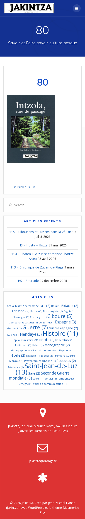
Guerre (35, 327)
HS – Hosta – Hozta (33, 245)
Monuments (49, 350)
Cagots (68, 311)
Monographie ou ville (25, 350)
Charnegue (38, 317)
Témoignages (67, 378)
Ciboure (60, 316)
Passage (32, 355)
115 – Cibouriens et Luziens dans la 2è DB (40, 232)
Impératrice (64, 340)
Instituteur (23, 345)
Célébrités (46, 322)
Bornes (36, 311)
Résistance (16, 367)
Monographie (57, 345)
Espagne (65, 322)
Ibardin (46, 339)
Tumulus (50, 378)
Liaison (38, 345)
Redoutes (66, 360)
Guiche (13, 334)
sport (37, 378)
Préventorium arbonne (40, 361)
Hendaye (31, 334)
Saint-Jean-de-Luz (47, 369)
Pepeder (46, 355)
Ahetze (29, 306)
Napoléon (66, 350)
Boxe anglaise (53, 311)
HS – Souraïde (28, 280)
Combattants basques (23, 322)
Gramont (14, 328)
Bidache (69, 305)
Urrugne (25, 383)
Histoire (60, 333)
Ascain (43, 305)
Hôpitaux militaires (25, 340)
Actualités (14, 306)
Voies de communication (49, 383)
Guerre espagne (63, 328)
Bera (55, 306)
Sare (34, 373)
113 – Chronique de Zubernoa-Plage (36, 267)
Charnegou (20, 317)
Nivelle (17, 355)
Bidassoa (20, 310)
